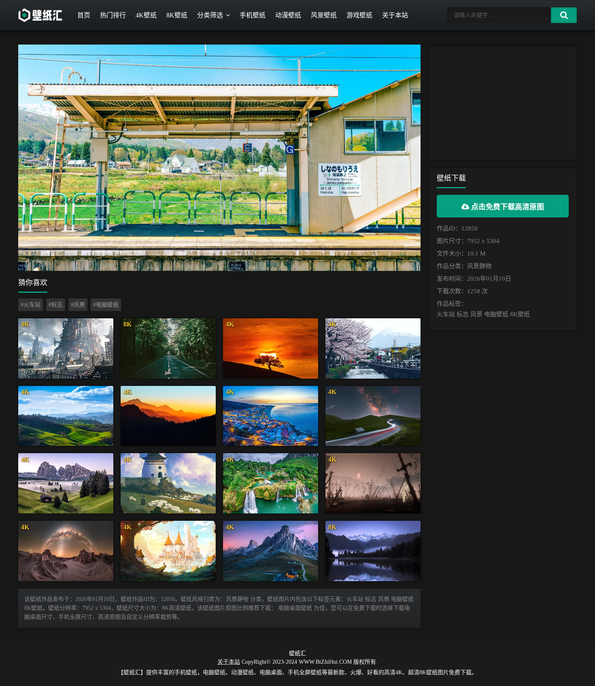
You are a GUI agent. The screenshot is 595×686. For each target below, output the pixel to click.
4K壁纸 (146, 15)
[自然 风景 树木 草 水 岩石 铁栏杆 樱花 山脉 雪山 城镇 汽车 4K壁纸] (373, 348)
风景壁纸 (324, 15)
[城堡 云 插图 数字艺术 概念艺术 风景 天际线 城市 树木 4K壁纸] (168, 551)
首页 (83, 15)
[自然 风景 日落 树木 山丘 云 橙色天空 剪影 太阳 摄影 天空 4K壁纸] (270, 348)
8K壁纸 (176, 15)
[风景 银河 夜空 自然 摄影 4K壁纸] (65, 551)
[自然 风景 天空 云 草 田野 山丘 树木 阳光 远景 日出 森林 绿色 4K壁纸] (65, 416)
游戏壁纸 (359, 15)
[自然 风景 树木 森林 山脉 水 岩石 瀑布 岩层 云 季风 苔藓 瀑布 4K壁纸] (270, 483)
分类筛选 (210, 15)
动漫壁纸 (288, 15)
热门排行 (113, 15)
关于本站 (395, 15)
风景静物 (479, 266)
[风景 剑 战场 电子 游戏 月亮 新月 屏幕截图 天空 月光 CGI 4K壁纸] (373, 483)
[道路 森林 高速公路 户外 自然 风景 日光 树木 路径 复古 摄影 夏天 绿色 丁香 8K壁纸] (168, 348)
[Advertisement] (503, 103)
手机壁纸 (253, 15)
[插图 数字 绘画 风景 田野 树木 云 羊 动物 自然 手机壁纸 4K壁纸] (168, 483)
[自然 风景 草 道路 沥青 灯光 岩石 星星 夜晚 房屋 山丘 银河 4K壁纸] (373, 416)
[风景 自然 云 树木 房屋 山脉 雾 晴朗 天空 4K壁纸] (65, 483)
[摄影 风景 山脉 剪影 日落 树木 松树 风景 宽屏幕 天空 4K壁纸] (168, 416)
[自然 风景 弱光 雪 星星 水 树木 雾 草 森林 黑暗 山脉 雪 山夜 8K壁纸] (373, 551)
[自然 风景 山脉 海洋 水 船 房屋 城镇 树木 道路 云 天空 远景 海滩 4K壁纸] (270, 416)
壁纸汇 (297, 653)
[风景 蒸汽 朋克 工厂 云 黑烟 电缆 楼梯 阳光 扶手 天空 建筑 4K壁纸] (65, 348)
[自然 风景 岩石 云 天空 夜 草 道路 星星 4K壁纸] (270, 551)
